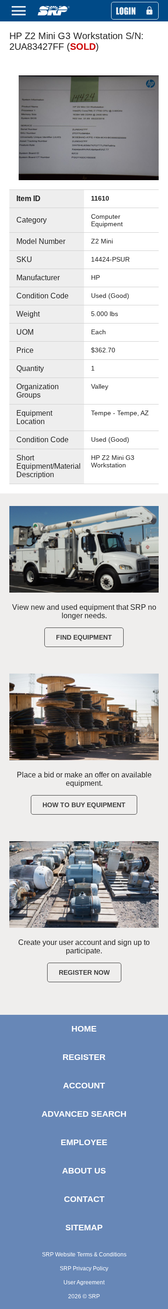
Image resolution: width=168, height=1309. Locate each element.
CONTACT (84, 1199)
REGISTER (84, 1057)
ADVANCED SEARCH (84, 1114)
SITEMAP (84, 1227)
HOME (84, 1028)
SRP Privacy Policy (84, 1268)
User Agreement (84, 1282)
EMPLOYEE (84, 1142)
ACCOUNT (84, 1085)
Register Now (84, 972)
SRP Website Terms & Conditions (84, 1254)
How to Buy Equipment (84, 805)
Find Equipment (84, 637)
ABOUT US (84, 1170)
